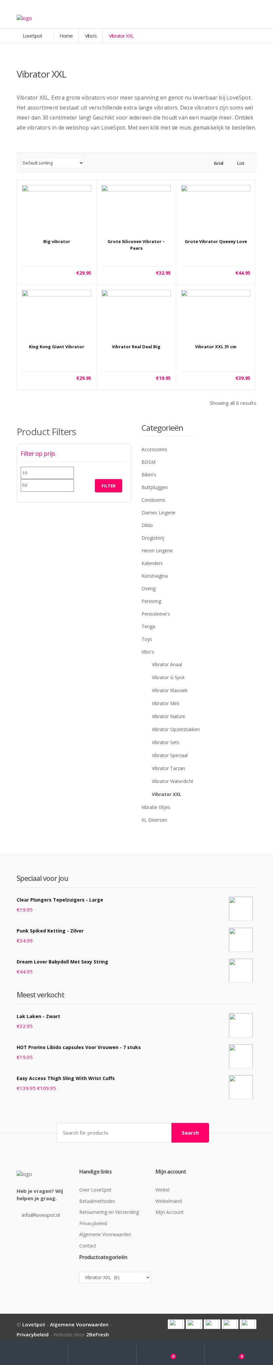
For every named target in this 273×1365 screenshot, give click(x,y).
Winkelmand (168, 1201)
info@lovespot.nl (41, 1215)
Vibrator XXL (166, 794)
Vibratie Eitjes (155, 807)
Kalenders (152, 563)
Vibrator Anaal (167, 664)
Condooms (153, 500)
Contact (87, 1245)
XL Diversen (154, 820)
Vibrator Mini (165, 703)
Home (66, 35)
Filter (109, 486)
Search (190, 1132)
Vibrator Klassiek (169, 690)
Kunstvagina (154, 576)
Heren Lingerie (157, 550)
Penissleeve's (155, 614)
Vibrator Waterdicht (172, 781)
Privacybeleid (93, 1223)
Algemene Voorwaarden (105, 1234)
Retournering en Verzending (109, 1212)
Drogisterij (152, 538)
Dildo (147, 525)
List (240, 163)
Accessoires (154, 449)
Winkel (162, 1190)
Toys (146, 639)
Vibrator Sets (165, 742)
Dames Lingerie (158, 512)
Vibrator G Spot (168, 677)
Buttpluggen (154, 487)
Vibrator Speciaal (170, 755)
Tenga (148, 626)
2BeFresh (97, 1334)
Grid (218, 163)
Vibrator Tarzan (168, 768)
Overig (148, 588)
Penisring (151, 601)
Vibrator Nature (168, 716)
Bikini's (148, 474)
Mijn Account (169, 1212)
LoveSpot (33, 35)
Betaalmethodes (97, 1201)
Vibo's (91, 35)
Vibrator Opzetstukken (176, 729)
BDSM (148, 462)
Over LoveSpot (95, 1190)
